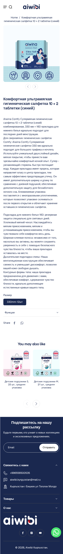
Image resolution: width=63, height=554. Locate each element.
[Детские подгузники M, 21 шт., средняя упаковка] (46, 363)
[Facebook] (23, 533)
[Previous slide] (27, 403)
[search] (10, 6)
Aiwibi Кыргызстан (36, 547)
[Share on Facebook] (14, 323)
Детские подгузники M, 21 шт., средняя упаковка (46, 384)
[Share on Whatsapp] (22, 323)
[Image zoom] (31, 53)
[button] (56, 532)
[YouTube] (40, 533)
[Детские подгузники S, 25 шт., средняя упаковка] (16, 363)
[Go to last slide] (28, 86)
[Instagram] (31, 533)
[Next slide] (35, 86)
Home (14, 17)
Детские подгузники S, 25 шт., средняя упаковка (17, 384)
